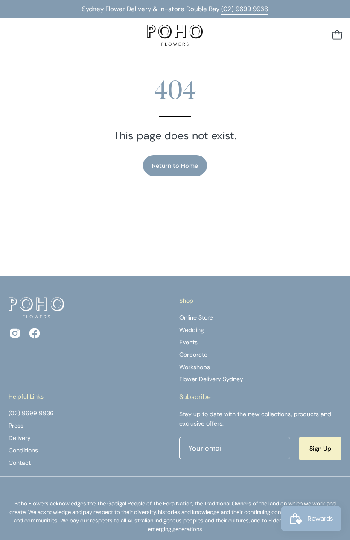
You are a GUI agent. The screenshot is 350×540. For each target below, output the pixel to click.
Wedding (191, 330)
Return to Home (175, 166)
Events (188, 342)
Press (16, 425)
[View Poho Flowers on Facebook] (34, 333)
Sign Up (320, 448)
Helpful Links (26, 396)
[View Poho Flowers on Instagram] (15, 333)
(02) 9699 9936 (244, 9)
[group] (175, 9)
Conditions (23, 450)
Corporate (193, 354)
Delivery (20, 438)
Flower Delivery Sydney (211, 379)
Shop (186, 301)
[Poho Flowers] (175, 35)
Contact (20, 463)
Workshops (194, 367)
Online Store (196, 317)
